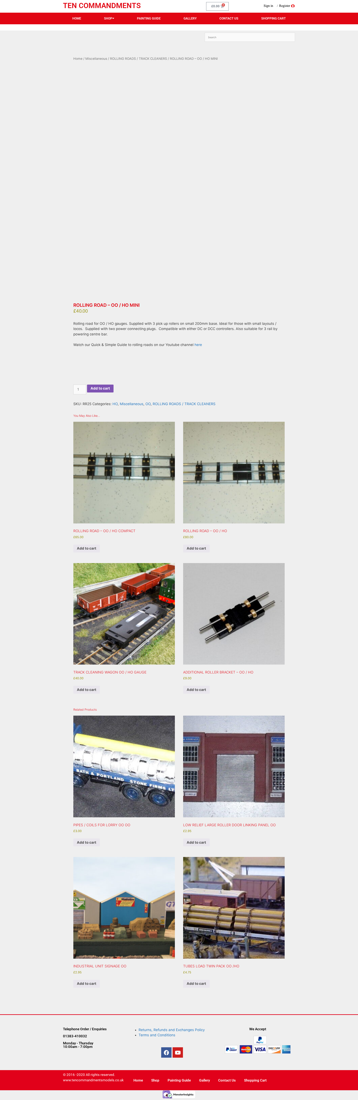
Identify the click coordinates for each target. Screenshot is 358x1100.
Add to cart (100, 388)
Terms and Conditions (157, 1035)
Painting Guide (149, 18)
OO (148, 404)
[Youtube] (178, 1052)
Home (76, 18)
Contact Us (228, 18)
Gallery (190, 18)
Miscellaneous (96, 59)
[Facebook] (166, 1052)
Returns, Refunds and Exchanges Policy (172, 1030)
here (198, 345)
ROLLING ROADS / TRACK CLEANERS (138, 59)
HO (115, 404)
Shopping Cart (273, 18)
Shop (108, 18)
